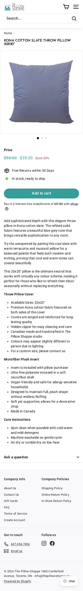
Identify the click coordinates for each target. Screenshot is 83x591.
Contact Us (11, 494)
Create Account (14, 520)
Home (8, 33)
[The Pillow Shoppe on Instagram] (44, 543)
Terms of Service (15, 513)
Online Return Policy (55, 494)
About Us (10, 488)
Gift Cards (11, 501)
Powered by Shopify (17, 581)
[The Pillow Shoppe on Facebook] (52, 543)
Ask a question (16, 457)
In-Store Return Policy (56, 501)
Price (8, 150)
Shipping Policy (52, 488)
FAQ (6, 507)
